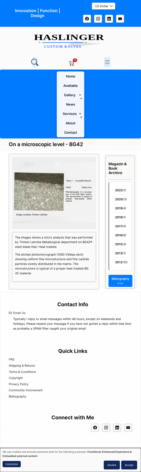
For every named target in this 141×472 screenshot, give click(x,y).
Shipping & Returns (22, 365)
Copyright (16, 378)
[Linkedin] (109, 19)
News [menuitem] (70, 104)
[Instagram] (98, 19)
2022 (119, 190)
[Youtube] (120, 19)
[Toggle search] (34, 62)
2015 (118, 244)
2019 (118, 208)
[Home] (70, 41)
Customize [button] (11, 464)
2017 (118, 226)
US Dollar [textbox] (101, 6)
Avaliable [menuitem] (70, 86)
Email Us (19, 313)
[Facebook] (87, 19)
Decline (111, 464)
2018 (118, 217)
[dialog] (70, 460)
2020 (119, 199)
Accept (129, 464)
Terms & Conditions (22, 372)
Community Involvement (26, 390)
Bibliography (17, 396)
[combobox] (103, 6)
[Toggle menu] (107, 62)
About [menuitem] (70, 123)
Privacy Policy (18, 384)
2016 (118, 235)
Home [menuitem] (70, 76)
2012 (118, 262)
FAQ (11, 359)
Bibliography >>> (120, 281)
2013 (118, 253)
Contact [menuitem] (70, 132)
